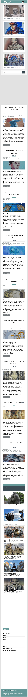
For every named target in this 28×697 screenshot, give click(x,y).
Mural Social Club (13, 115)
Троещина (9, 116)
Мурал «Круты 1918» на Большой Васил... (13, 67)
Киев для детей (6, 633)
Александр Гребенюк (16, 243)
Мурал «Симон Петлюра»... (9, 50)
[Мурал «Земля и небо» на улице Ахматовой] (14, 293)
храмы (4, 639)
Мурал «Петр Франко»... (9, 34)
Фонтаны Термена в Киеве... (10, 590)
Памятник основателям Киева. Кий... (12, 521)
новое (6, 487)
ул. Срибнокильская (19, 158)
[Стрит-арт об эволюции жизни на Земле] (14, 250)
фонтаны (5, 641)
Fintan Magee (7, 115)
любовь (13, 199)
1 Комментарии (6, 242)
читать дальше (7, 145)
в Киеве (12, 690)
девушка (19, 115)
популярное (7, 484)
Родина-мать (21, 199)
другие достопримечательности (10, 650)
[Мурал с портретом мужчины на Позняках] (14, 165)
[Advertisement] (14, 90)
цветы (12, 116)
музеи (4, 637)
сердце (20, 328)
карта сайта (17, 690)
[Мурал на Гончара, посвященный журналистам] (14, 457)
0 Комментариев (6, 113)
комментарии (7, 489)
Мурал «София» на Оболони (12, 402)
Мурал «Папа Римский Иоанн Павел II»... (12, 18)
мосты (4, 644)
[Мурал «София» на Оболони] (14, 414)
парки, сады (6, 635)
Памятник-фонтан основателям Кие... (12, 556)
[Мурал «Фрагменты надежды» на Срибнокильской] (14, 207)
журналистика (6, 451)
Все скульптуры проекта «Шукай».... (12, 539)
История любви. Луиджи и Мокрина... (12, 504)
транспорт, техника (7, 642)
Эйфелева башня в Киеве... (10, 573)
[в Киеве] (7, 1)
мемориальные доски (8, 648)
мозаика (5, 646)
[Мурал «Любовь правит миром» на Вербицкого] (14, 334)
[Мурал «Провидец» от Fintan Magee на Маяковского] (14, 122)
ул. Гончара (19, 451)
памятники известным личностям (10, 631)
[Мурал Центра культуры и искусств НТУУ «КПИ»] (14, 375)
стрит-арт (14, 112)
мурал (4, 116)
